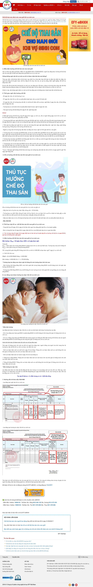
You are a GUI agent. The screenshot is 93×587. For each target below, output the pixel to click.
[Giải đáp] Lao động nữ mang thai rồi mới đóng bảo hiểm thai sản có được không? (27, 548)
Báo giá (74, 5)
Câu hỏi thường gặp (7, 569)
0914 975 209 (53, 502)
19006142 (17, 502)
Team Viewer (28, 566)
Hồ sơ (59, 5)
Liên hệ (15, 9)
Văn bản (67, 5)
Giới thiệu (20, 5)
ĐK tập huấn (37, 5)
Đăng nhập (66, 1)
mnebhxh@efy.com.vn (74, 12)
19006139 (18, 505)
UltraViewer (28, 569)
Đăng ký (73, 1)
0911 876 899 (51, 505)
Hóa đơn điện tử (29, 571)
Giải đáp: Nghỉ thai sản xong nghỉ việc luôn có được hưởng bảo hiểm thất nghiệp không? (29, 546)
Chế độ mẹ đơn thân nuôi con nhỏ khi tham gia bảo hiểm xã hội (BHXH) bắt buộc (27, 551)
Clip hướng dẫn (6, 566)
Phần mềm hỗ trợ (29, 564)
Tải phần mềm (16, 557)
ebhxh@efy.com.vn (36, 12)
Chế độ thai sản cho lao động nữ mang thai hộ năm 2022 (21, 543)
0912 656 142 (37, 502)
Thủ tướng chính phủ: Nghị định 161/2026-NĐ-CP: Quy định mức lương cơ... (66, 568)
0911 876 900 (37, 505)
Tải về (81, 5)
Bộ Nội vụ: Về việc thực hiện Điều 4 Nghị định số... (59, 571)
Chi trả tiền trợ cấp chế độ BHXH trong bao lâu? (18, 541)
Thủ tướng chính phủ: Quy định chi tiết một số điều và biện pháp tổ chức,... (66, 566)
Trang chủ (5, 557)
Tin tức (29, 5)
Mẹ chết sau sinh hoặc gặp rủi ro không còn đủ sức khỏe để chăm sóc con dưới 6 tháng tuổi (33, 529)
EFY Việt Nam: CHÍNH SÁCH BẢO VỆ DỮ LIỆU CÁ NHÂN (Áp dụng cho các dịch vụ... (68, 563)
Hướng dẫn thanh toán (8, 571)
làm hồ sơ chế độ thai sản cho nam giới (33, 525)
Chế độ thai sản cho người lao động (15, 521)
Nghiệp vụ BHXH (49, 5)
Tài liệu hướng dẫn (7, 564)
